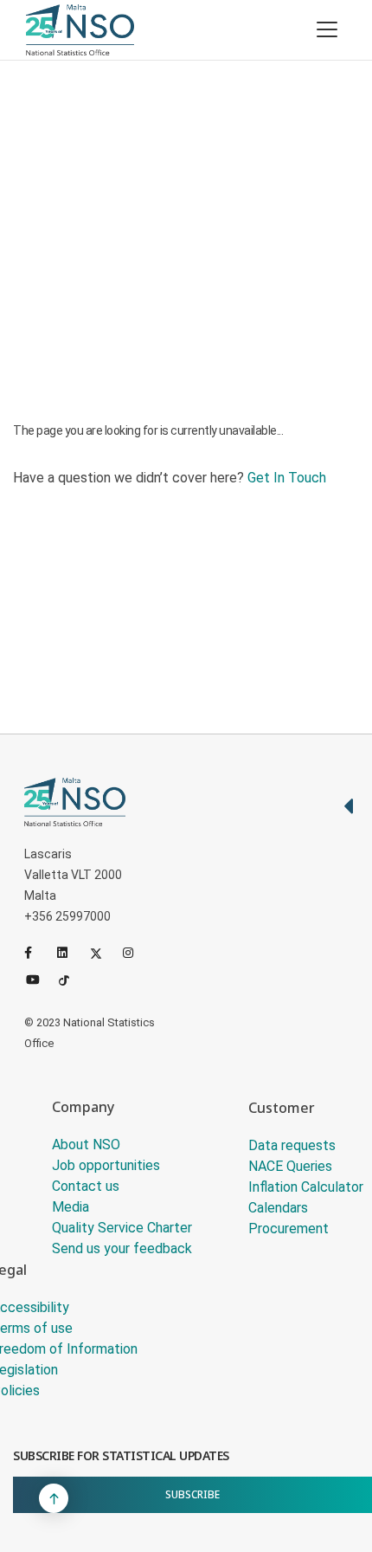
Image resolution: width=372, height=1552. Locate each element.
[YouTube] (39, 979)
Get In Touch (286, 477)
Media (70, 1207)
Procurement (288, 1228)
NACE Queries (290, 1166)
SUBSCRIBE (192, 1494)
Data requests (292, 1145)
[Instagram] (136, 953)
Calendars (278, 1208)
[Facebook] (37, 953)
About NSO (86, 1144)
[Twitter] (103, 953)
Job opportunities (106, 1165)
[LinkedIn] (70, 953)
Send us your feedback (122, 1248)
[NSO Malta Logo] (80, 30)
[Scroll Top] (53, 1498)
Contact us (85, 1186)
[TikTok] (72, 979)
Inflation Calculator (305, 1187)
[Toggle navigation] (327, 29)
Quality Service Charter (122, 1227)
